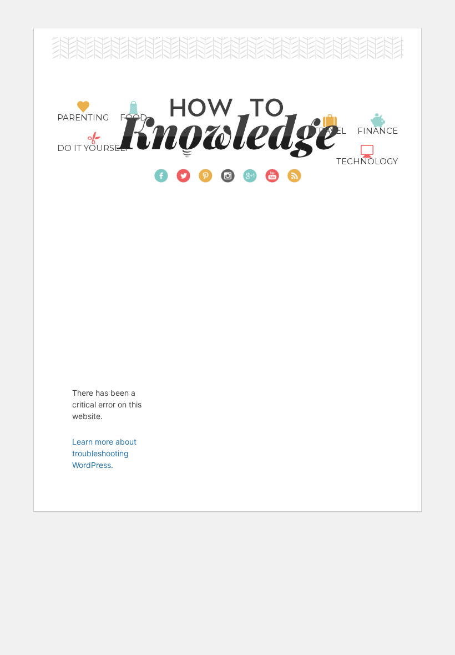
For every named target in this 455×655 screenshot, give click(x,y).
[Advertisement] (253, 271)
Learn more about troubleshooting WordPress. (104, 453)
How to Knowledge (227, 128)
